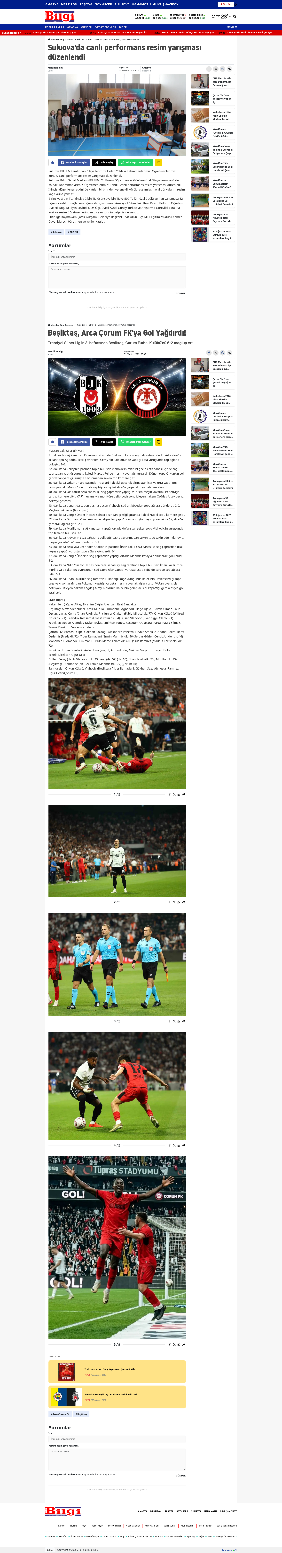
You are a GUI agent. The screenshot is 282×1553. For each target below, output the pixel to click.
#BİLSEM (73, 232)
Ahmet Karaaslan (173, 1536)
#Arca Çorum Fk (60, 1414)
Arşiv (84, 1525)
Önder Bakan (75, 1536)
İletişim (73, 1525)
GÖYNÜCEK (103, 4)
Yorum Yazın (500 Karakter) (63, 263)
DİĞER (123, 27)
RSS (50, 1549)
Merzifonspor (91, 1536)
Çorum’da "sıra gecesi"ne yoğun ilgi (222, 99)
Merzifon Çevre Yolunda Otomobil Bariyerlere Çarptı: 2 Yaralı (223, 150)
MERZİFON (69, 4)
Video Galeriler (133, 1525)
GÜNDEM (86, 27)
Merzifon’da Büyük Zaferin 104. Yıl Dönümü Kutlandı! (222, 184)
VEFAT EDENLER (105, 27)
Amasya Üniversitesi (224, 1536)
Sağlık (200, 1536)
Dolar (140, 15)
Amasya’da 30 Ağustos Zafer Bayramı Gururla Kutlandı (222, 218)
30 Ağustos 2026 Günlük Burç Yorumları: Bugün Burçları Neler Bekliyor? (222, 235)
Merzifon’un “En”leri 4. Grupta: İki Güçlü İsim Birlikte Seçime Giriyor (223, 133)
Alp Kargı (189, 1536)
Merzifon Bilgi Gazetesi (61, 39)
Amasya (146, 67)
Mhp (121, 1536)
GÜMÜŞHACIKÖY (166, 4)
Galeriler (81, 324)
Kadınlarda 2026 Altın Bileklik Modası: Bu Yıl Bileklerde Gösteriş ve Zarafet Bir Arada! (222, 116)
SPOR (91, 324)
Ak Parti (158, 1536)
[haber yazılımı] (229, 1550)
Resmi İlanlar (205, 1525)
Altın (208, 1536)
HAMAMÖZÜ (141, 4)
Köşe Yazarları (151, 1525)
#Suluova (56, 232)
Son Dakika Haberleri (227, 1525)
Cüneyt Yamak (108, 1536)
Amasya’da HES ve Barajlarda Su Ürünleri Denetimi (223, 201)
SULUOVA (122, 4)
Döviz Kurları (170, 1525)
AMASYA (52, 4)
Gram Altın (178, 15)
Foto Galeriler (114, 1525)
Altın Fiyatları (187, 1525)
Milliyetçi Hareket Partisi (139, 1536)
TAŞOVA (85, 4)
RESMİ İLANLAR (54, 27)
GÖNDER (181, 293)
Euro (157, 15)
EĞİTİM (80, 39)
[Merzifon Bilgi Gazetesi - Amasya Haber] (63, 1511)
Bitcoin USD (197, 15)
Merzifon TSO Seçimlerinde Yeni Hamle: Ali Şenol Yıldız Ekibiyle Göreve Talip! (223, 167)
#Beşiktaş (81, 1414)
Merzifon (61, 1536)
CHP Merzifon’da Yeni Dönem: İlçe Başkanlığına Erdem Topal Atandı (222, 82)
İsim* (51, 251)
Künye (61, 1525)
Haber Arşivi (97, 1525)
